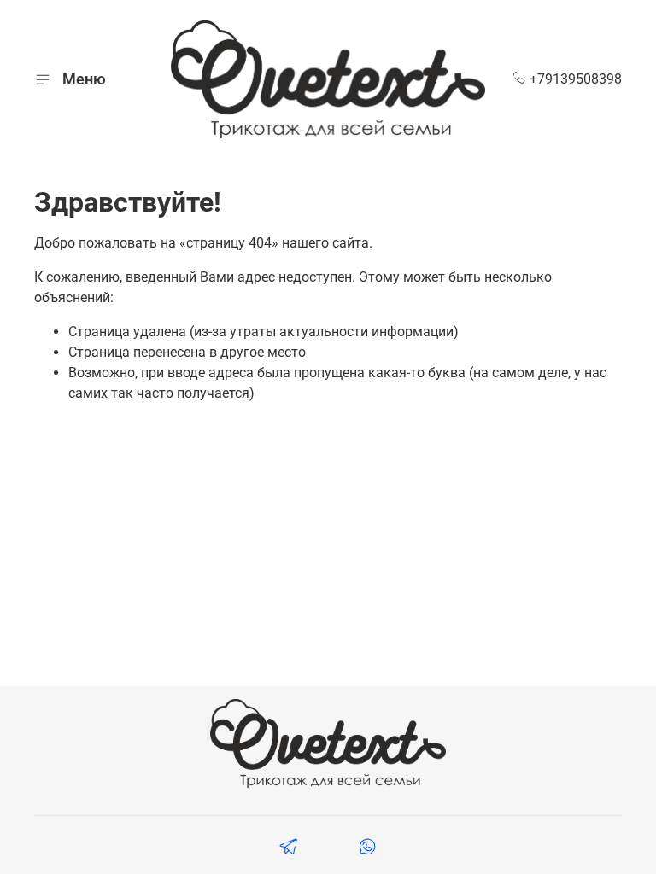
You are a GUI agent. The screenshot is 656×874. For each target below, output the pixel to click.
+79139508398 (574, 79)
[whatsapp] (367, 848)
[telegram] (289, 848)
